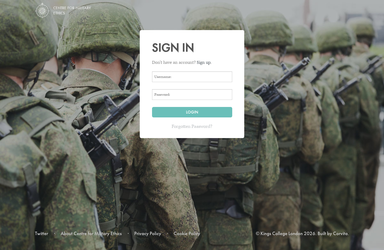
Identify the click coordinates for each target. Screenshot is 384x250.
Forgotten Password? (192, 126)
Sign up (204, 62)
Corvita (340, 233)
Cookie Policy (187, 233)
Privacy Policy (147, 233)
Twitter (41, 233)
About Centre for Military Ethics (91, 233)
